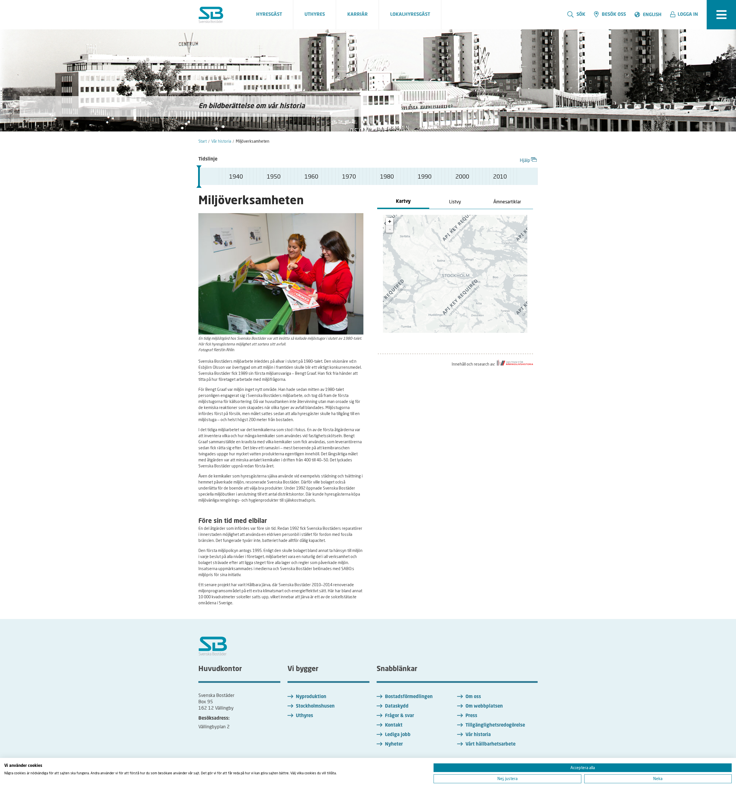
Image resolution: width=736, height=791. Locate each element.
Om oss (473, 697)
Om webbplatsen (484, 706)
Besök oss (614, 14)
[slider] (199, 177)
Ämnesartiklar (507, 201)
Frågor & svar (399, 716)
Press (471, 716)
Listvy (455, 201)
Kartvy (403, 201)
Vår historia (478, 735)
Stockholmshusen (315, 706)
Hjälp (525, 160)
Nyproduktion (311, 697)
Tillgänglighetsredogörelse (495, 725)
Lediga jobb (398, 735)
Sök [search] (580, 14)
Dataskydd (397, 706)
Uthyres (304, 716)
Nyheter (394, 744)
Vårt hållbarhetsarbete (490, 744)
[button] (686, 14)
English (652, 15)
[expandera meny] (721, 14)
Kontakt (393, 725)
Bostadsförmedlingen (409, 697)
